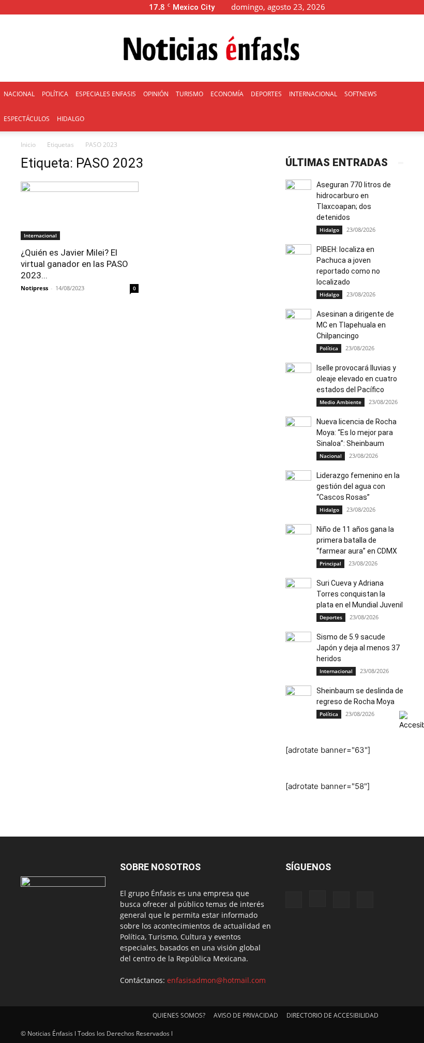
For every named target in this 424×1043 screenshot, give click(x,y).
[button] (349, 7)
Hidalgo (329, 229)
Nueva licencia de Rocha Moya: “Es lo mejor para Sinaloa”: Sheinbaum (356, 433)
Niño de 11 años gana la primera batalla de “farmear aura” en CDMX (356, 540)
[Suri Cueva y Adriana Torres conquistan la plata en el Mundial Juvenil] (298, 591)
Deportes (331, 617)
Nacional (331, 455)
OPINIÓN (156, 94)
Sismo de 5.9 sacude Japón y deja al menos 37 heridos (358, 648)
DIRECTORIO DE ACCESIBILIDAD (332, 1015)
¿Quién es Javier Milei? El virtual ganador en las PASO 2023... (74, 263)
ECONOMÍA (227, 94)
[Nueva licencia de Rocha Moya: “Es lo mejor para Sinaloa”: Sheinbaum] (298, 429)
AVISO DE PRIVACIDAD (246, 1015)
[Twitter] (399, 7)
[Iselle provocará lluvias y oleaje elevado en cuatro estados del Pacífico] (298, 376)
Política (329, 348)
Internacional (40, 235)
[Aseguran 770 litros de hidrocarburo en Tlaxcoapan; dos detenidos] (298, 192)
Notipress (34, 288)
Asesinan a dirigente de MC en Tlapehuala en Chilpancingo (355, 325)
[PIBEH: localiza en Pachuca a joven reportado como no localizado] (298, 257)
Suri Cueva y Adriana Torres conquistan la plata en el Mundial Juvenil (359, 594)
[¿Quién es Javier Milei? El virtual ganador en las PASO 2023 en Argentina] (80, 211)
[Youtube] (416, 7)
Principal (330, 563)
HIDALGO (70, 118)
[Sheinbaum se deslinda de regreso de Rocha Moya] (298, 698)
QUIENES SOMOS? (179, 1015)
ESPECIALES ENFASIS (105, 94)
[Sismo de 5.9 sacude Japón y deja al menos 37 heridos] (298, 645)
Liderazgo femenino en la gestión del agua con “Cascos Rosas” (358, 486)
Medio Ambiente (340, 402)
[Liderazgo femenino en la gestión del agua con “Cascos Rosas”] (298, 483)
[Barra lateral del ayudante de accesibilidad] (411, 720)
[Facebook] (365, 7)
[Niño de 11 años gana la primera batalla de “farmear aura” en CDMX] (298, 537)
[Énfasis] (212, 48)
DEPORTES (266, 94)
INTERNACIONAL (313, 94)
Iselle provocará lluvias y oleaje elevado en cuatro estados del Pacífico (356, 379)
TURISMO (189, 94)
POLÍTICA (55, 94)
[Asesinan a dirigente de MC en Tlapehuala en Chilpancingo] (298, 322)
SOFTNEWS (360, 94)
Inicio (28, 144)
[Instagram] (382, 7)
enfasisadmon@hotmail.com (216, 980)
